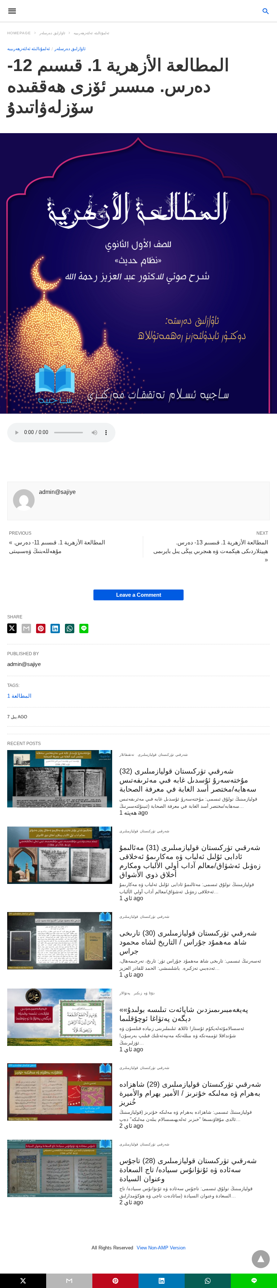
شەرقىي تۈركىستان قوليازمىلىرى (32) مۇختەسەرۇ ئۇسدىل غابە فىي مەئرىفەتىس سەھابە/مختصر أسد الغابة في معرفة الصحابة (187, 780)
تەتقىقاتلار (126, 755)
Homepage (19, 33)
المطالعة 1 (19, 696)
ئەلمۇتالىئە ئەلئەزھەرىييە (91, 33)
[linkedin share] (55, 628)
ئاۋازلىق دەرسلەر (52, 33)
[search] (265, 11)
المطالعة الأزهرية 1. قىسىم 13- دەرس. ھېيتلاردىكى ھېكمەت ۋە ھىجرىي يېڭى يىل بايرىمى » (210, 551)
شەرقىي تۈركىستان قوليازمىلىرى (163, 755)
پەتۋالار (124, 993)
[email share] (26, 628)
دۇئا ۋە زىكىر (144, 993)
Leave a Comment (138, 595)
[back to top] (261, 1259)
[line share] (83, 628)
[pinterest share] (40, 628)
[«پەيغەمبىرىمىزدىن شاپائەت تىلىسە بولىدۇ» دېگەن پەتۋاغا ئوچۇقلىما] (59, 1017)
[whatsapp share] (69, 628)
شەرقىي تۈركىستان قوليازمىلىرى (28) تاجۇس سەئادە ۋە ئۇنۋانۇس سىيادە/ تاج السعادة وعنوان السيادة (188, 1170)
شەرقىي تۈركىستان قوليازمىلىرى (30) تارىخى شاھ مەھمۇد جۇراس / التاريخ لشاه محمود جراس (188, 942)
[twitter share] (12, 628)
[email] (69, 1281)
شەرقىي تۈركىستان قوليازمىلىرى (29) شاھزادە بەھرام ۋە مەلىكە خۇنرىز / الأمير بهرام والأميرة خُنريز (190, 1093)
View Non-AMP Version (161, 1247)
